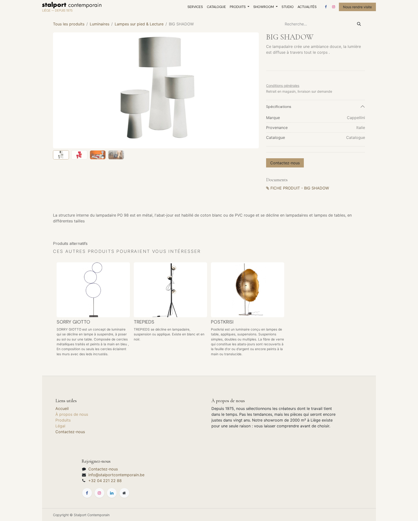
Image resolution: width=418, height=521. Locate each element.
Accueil (62, 408)
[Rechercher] (359, 24)
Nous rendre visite (357, 7)
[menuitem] (195, 6)
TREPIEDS (144, 322)
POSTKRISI (222, 322)
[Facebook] (325, 6)
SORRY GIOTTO (73, 322)
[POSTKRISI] (247, 289)
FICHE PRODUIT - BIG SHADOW (299, 188)
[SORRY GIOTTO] (93, 289)
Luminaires (99, 24)
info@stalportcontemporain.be (116, 474)
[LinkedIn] (112, 493)
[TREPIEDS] (170, 289)
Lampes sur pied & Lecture (139, 24)
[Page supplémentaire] (124, 493)
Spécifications (278, 106)
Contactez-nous (285, 162)
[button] (63, 90)
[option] (209, 311)
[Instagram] (333, 6)
